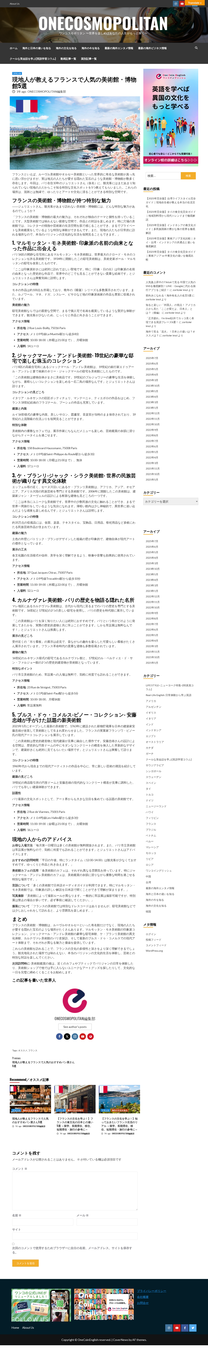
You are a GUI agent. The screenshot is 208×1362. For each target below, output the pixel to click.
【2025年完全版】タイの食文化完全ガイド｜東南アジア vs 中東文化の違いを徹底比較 (171, 255)
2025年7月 (152, 357)
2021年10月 (153, 474)
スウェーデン (153, 776)
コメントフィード (156, 945)
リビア (150, 858)
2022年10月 (153, 424)
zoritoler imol (180, 289)
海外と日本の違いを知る (36, 48)
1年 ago (21, 91)
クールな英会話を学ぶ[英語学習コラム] (33, 58)
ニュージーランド (156, 806)
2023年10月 (153, 385)
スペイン (151, 782)
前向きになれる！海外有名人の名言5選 (168, 295)
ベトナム (151, 835)
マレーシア (152, 847)
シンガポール (153, 771)
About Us (15, 3)
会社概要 (143, 1297)
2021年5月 (152, 479)
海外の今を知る (91, 48)
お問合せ (143, 1303)
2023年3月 (152, 402)
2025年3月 (152, 380)
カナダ (150, 747)
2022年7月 (152, 440)
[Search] (196, 48)
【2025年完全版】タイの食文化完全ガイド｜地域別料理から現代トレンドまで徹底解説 (171, 215)
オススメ (22, 1050)
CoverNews (120, 1340)
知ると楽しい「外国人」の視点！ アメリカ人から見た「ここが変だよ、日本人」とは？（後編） (171, 308)
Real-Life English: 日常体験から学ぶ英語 (168, 695)
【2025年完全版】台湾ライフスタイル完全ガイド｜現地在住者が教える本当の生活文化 (171, 202)
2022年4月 (152, 457)
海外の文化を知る (66, 48)
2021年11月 (153, 468)
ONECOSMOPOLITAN (103, 23)
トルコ (150, 794)
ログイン (151, 934)
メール (83, 1215)
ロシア (150, 864)
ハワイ (150, 812)
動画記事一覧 (68, 58)
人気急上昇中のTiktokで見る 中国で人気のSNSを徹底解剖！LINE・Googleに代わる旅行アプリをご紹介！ (171, 285)
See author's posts (75, 1027)
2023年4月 (152, 396)
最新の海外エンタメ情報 (119, 48)
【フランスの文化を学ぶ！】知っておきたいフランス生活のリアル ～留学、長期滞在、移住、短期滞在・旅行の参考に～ (119, 1123)
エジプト (151, 735)
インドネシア (153, 730)
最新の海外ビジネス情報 (152, 48)
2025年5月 (152, 369)
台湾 (148, 882)
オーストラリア (155, 741)
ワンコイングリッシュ (159, 870)
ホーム (14, 48)
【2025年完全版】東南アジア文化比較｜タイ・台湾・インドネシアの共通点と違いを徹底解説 (171, 242)
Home (15, 1327)
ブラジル (151, 829)
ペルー (150, 841)
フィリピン (152, 817)
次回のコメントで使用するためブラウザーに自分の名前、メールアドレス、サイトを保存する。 (72, 1250)
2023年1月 (152, 407)
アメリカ (151, 700)
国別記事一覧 (89, 58)
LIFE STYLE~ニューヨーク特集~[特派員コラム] (170, 687)
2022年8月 (152, 435)
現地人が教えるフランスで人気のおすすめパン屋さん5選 (43, 1062)
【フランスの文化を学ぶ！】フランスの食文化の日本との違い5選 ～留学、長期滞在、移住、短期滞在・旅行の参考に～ (75, 1123)
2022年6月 (152, 446)
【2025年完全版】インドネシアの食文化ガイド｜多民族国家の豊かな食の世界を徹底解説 (171, 228)
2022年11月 (153, 418)
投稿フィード (153, 939)
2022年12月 (153, 413)
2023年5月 (152, 391)
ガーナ (150, 753)
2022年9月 (152, 429)
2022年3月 (152, 462)
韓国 (148, 911)
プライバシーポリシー (151, 1291)
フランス (17, 73)
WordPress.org (154, 950)
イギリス (151, 712)
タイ (148, 788)
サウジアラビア (155, 765)
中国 (148, 876)
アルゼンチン (153, 706)
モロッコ (151, 852)
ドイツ (150, 800)
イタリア (151, 718)
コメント (19, 1168)
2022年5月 (152, 451)
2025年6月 (152, 363)
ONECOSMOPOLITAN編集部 (46, 91)
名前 (16, 1215)
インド (150, 724)
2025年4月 (152, 374)
